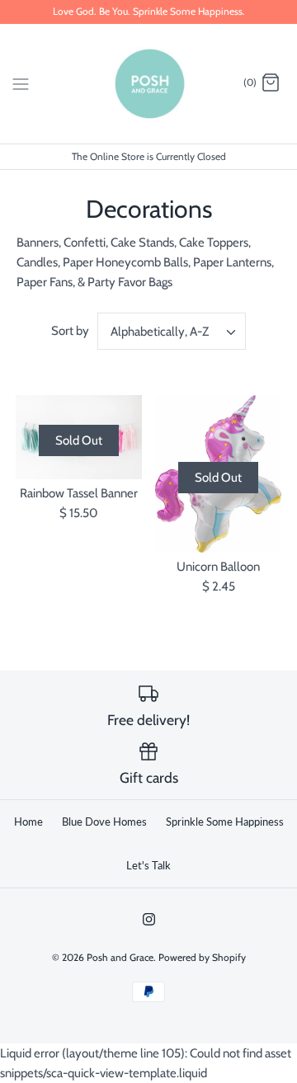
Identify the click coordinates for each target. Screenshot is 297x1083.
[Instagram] (149, 919)
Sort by (70, 330)
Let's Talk (148, 865)
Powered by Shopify (202, 957)
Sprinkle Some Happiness (225, 821)
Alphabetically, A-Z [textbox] (160, 331)
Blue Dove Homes (104, 821)
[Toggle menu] (20, 82)
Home (28, 821)
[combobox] (171, 331)
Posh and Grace (120, 957)
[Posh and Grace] (149, 83)
